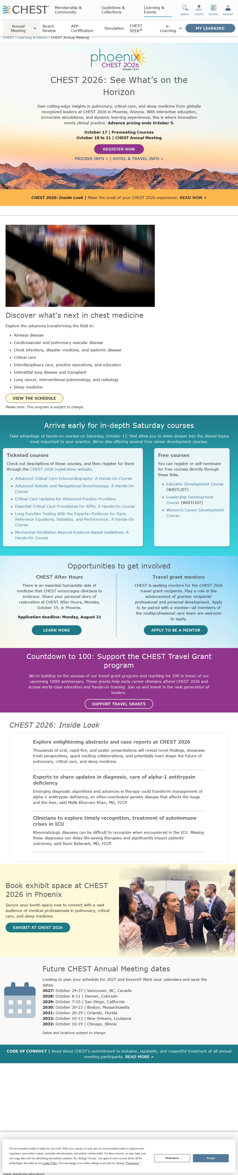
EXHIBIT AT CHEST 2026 (38, 927)
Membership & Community (68, 9)
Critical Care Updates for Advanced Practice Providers (65, 499)
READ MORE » (139, 1056)
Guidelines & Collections (113, 9)
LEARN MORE (56, 630)
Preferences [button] (132, 1163)
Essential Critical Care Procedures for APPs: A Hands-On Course (75, 506)
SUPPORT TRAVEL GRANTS (119, 704)
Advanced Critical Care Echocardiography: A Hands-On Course (73, 478)
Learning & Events (154, 9)
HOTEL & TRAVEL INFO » (138, 158)
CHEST (8, 37)
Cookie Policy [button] (49, 1163)
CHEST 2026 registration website (61, 469)
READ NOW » (193, 197)
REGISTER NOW (119, 149)
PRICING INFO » (91, 158)
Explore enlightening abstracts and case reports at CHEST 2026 (111, 742)
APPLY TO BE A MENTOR (175, 630)
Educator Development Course (195, 484)
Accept (211, 1158)
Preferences (172, 1158)
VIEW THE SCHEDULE (34, 398)
